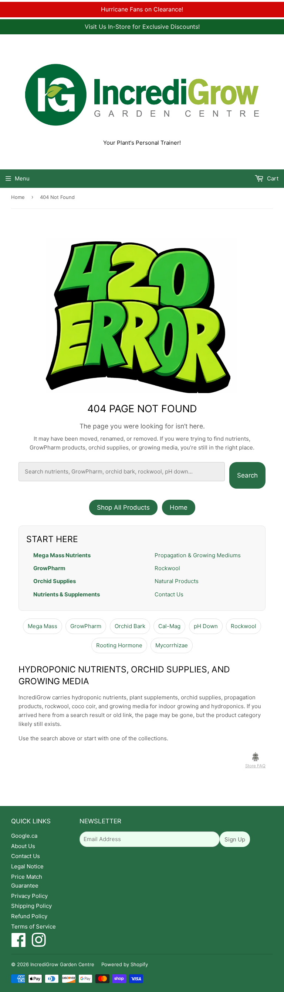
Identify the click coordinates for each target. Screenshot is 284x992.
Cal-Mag (169, 626)
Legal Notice (27, 866)
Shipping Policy (31, 905)
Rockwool (167, 568)
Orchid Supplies (54, 581)
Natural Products (177, 581)
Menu (22, 178)
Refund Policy (29, 916)
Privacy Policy (29, 895)
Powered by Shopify (124, 964)
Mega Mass (42, 626)
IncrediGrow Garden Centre (62, 964)
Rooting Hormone (119, 645)
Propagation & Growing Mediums (198, 555)
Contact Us (169, 594)
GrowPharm (49, 568)
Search (247, 475)
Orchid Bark (130, 626)
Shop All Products (123, 507)
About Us (23, 846)
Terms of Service (33, 926)
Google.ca (24, 835)
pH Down (206, 626)
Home (18, 197)
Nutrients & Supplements (66, 594)
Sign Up (234, 839)
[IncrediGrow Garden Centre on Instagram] (38, 943)
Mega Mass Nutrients (62, 555)
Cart (272, 178)
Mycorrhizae (171, 645)
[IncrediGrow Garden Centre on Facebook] (18, 943)
